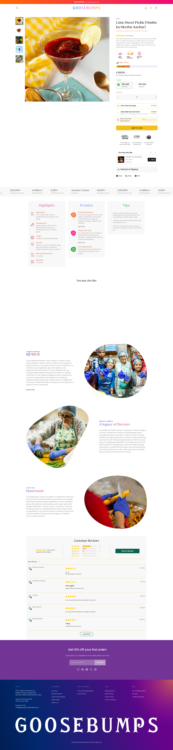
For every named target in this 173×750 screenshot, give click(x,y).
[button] (121, 36)
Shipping (125, 75)
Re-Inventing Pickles (138, 691)
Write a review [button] (127, 551)
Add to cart (136, 128)
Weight (118, 80)
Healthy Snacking (138, 697)
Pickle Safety (56, 700)
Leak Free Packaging (58, 697)
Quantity (119, 92)
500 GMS (142, 85)
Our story (55, 691)
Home (117, 18)
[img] (70, 569)
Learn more (81, 226)
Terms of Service (110, 700)
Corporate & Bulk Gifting (85, 691)
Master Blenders (57, 694)
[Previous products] (151, 152)
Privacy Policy (109, 697)
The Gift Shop (81, 694)
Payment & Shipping (129, 169)
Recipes (135, 694)
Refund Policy (109, 694)
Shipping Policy (110, 691)
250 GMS (125, 85)
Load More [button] (86, 634)
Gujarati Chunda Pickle (133, 157)
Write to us (55, 703)
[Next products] (155, 152)
